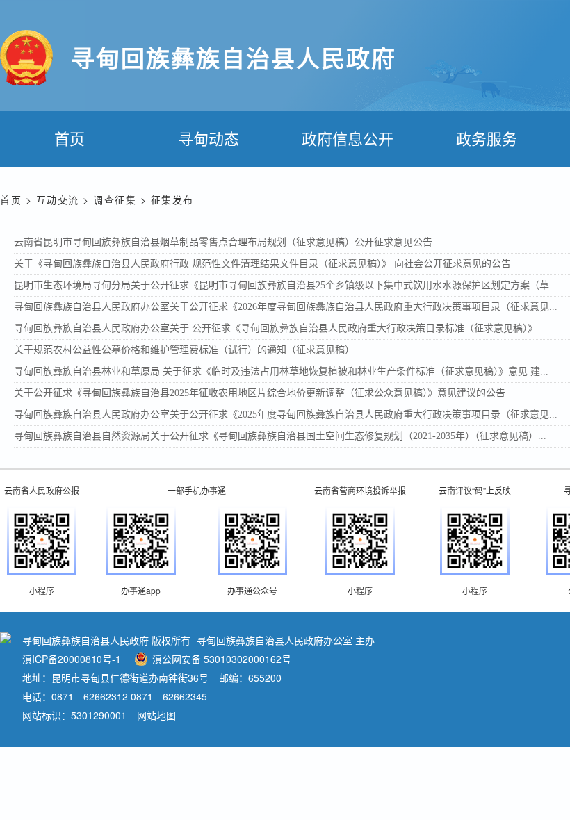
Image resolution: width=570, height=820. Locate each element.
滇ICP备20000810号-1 (71, 659)
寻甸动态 (208, 138)
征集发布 (172, 199)
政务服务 (486, 138)
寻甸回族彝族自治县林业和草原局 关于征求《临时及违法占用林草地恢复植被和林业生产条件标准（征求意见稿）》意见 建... (281, 371)
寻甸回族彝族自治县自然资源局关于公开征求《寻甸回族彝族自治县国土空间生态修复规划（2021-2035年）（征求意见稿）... (280, 436)
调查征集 (114, 199)
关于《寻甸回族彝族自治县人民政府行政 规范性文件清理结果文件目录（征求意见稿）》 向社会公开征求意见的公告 (262, 264)
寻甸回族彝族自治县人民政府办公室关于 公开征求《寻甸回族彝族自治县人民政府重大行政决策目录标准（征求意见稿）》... (280, 328)
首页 (69, 138)
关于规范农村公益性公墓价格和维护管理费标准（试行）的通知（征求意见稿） (184, 350)
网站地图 (156, 715)
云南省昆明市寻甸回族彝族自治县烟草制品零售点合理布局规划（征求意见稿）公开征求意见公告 (223, 242)
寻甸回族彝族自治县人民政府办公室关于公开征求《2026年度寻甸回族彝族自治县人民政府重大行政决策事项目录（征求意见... (285, 307)
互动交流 (57, 199)
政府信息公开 (347, 138)
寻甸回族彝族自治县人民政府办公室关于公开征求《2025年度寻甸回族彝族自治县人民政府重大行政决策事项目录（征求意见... (285, 414)
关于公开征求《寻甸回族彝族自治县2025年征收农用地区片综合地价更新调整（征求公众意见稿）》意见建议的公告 (259, 393)
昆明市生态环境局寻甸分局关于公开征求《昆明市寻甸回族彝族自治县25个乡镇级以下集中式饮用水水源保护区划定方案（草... (285, 285)
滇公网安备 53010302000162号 (221, 659)
